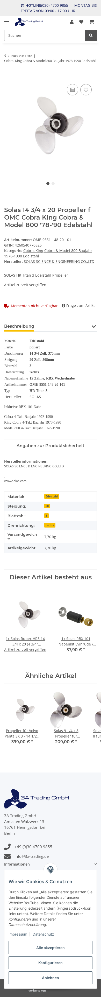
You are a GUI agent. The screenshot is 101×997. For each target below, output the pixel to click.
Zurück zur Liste (20, 55)
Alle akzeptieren (50, 947)
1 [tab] (47, 183)
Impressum (18, 934)
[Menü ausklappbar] (6, 19)
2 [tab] (53, 183)
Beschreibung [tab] (19, 326)
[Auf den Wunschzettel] (86, 89)
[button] (71, 22)
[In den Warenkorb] (8, 77)
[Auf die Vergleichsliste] (72, 89)
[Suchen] (91, 35)
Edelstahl (52, 496)
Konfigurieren (50, 962)
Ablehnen (50, 977)
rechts (50, 525)
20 (47, 506)
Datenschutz (43, 934)
